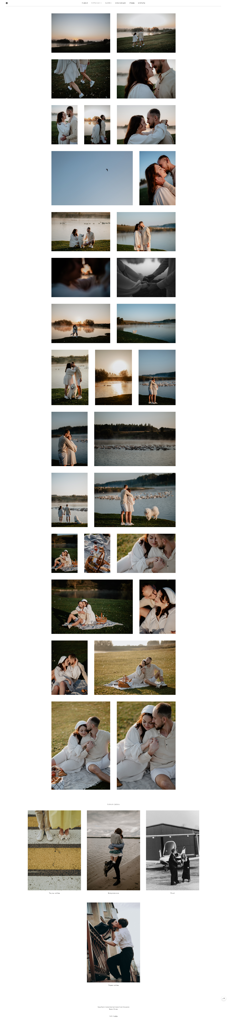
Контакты (141, 3)
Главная (85, 3)
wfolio (116, 1016)
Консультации (120, 3)
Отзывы (132, 3)
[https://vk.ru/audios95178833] (7, 3)
